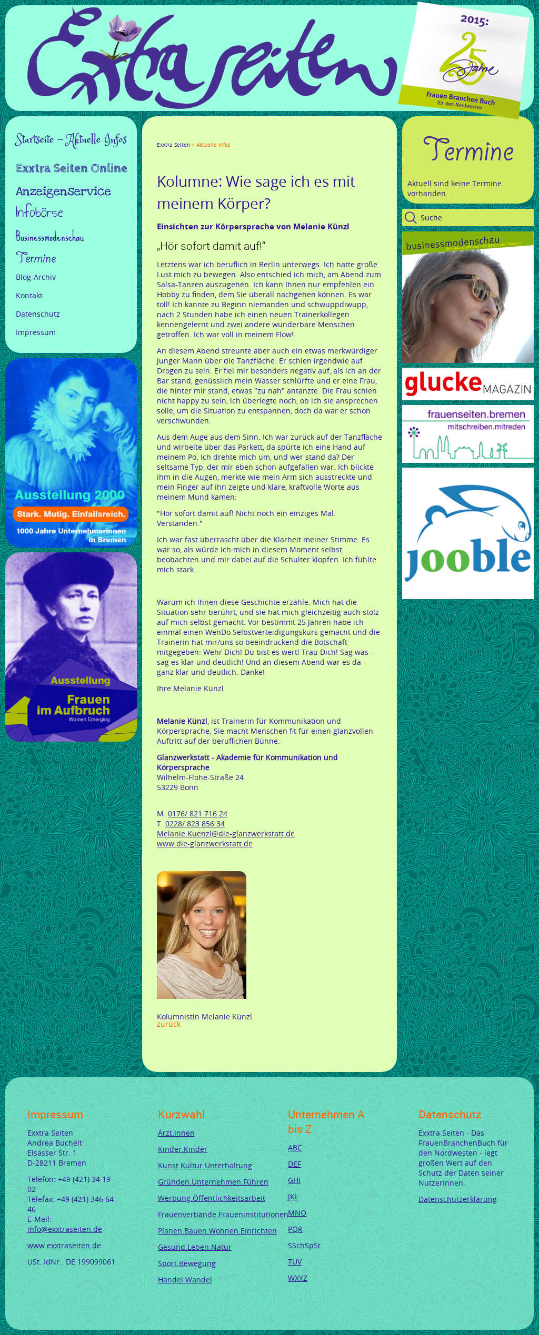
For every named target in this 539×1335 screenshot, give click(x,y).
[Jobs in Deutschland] (468, 596)
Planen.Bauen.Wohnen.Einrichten (217, 1231)
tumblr (237, 135)
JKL (293, 1196)
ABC (295, 1147)
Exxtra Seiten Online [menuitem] (71, 169)
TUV (295, 1262)
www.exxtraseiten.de (64, 1245)
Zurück (169, 1024)
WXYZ (297, 1278)
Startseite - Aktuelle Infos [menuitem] (71, 139)
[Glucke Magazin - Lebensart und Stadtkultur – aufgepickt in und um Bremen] (468, 397)
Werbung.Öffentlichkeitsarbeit (211, 1198)
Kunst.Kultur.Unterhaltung (205, 1165)
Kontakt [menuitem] (29, 295)
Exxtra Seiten (173, 144)
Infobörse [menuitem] (39, 213)
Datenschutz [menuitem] (38, 314)
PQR (295, 1229)
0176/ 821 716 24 (197, 813)
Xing (211, 135)
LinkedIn (199, 135)
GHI (294, 1180)
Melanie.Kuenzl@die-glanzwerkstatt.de (226, 833)
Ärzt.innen (176, 1133)
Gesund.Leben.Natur (195, 1247)
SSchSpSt (304, 1245)
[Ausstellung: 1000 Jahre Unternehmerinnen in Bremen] (71, 545)
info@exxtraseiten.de (64, 1229)
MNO (297, 1213)
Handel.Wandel (185, 1280)
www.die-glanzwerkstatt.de (205, 843)
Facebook (161, 135)
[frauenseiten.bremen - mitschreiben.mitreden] (468, 460)
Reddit (249, 135)
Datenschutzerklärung (457, 1199)
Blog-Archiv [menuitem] (36, 277)
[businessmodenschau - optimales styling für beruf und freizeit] (468, 360)
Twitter (173, 135)
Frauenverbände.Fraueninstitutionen (223, 1214)
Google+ (186, 135)
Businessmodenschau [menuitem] (50, 236)
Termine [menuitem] (36, 258)
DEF (294, 1164)
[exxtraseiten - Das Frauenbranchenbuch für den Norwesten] (212, 106)
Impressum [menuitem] (36, 332)
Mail (224, 135)
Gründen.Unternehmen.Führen (213, 1182)
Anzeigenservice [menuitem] (63, 191)
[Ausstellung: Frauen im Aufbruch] (71, 739)
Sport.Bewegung (187, 1263)
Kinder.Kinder (182, 1149)
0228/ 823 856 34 (195, 823)
